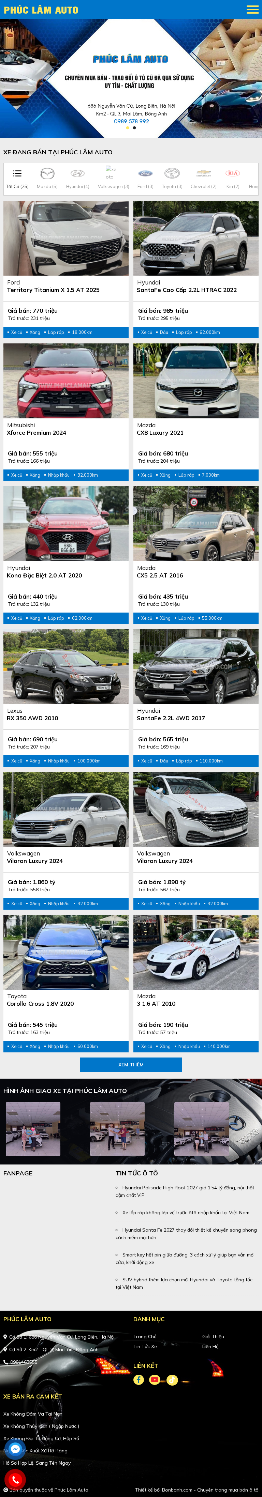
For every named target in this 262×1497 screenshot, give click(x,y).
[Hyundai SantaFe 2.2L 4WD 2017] (196, 666)
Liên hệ (210, 1346)
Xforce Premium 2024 (36, 432)
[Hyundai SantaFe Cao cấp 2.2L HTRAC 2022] (196, 238)
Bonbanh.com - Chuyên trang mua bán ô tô (210, 1490)
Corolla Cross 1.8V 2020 (40, 1003)
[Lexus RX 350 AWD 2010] (66, 666)
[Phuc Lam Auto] (42, 9)
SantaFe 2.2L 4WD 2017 (171, 718)
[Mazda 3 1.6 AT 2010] (196, 952)
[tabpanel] (131, 78)
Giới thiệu (213, 1336)
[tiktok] (170, 1380)
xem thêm (131, 1065)
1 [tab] (127, 128)
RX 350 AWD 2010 (32, 718)
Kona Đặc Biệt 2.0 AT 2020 (44, 575)
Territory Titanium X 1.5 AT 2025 (53, 289)
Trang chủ (145, 1336)
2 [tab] (134, 128)
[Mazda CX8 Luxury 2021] (196, 380)
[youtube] (155, 1380)
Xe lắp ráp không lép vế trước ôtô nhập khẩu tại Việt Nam (185, 1212)
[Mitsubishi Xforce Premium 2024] (66, 380)
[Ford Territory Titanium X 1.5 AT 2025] (66, 238)
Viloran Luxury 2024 (35, 860)
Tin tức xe (145, 1346)
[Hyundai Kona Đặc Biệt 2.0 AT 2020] (66, 523)
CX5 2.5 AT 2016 (160, 575)
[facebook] (141, 1380)
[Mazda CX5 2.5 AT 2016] (196, 523)
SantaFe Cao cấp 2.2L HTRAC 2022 (187, 289)
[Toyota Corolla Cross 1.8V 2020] (66, 952)
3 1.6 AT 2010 (156, 1003)
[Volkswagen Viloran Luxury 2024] (66, 809)
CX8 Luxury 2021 (160, 432)
